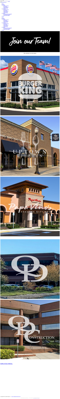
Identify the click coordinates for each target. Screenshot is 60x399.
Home (3, 17)
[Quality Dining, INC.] (3, 2)
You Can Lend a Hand (6, 29)
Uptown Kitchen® (6, 21)
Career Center (4, 22)
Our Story (3, 18)
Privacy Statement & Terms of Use (16, 396)
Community (3, 27)
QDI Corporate (6, 25)
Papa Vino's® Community (7, 28)
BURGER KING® (6, 19)
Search (9, 1)
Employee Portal (6, 26)
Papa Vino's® (5, 20)
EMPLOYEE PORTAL (6, 363)
